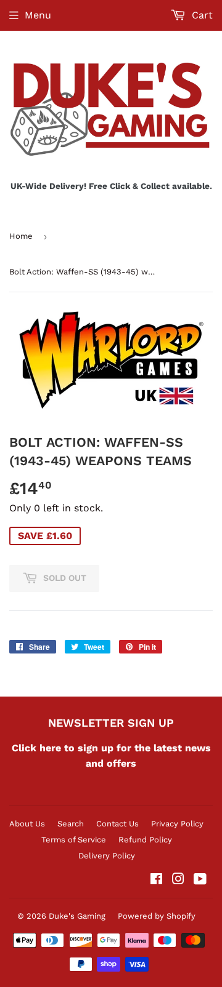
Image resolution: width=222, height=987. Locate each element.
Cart (201, 15)
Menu (38, 15)
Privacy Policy (177, 823)
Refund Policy (145, 839)
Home (21, 236)
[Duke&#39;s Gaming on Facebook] (156, 880)
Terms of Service (73, 839)
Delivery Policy (106, 855)
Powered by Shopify (156, 916)
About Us (27, 823)
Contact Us (117, 823)
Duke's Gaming (77, 916)
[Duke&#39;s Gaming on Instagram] (178, 880)
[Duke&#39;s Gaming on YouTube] (200, 880)
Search (70, 823)
